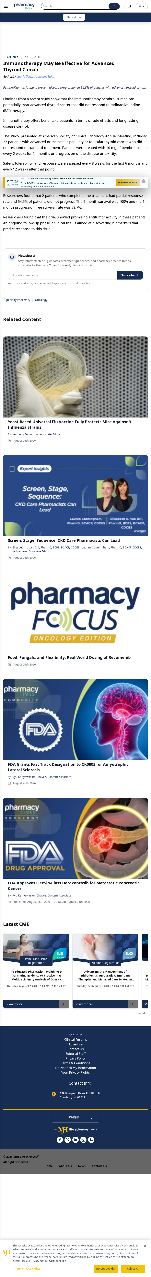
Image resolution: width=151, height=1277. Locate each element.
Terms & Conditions (75, 1063)
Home (48, 1166)
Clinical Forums (75, 1039)
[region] (75, 1258)
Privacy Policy (75, 1058)
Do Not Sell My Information (75, 1068)
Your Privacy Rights (75, 1072)
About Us (75, 1035)
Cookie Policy (57, 1261)
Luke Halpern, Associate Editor (29, 551)
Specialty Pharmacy (17, 300)
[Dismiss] (143, 181)
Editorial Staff (75, 1054)
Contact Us (75, 1049)
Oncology (41, 300)
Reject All (133, 1268)
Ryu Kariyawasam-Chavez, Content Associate (41, 777)
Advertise (76, 1044)
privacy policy (82, 283)
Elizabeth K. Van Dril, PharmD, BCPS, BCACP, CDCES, (46, 547)
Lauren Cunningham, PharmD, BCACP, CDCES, (112, 547)
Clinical (71, 17)
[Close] (144, 1246)
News (82, 1166)
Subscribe (127, 275)
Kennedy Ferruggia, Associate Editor (36, 434)
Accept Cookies (106, 1268)
